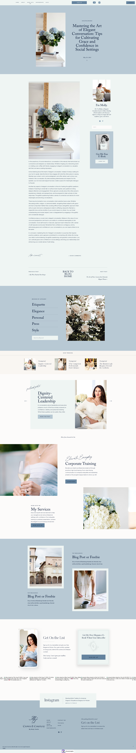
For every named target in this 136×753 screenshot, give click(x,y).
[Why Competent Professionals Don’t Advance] (60, 364)
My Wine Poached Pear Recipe (37, 275)
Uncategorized (87, 21)
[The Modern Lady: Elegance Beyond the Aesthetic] (91, 364)
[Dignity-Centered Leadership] (30, 364)
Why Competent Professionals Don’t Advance (75, 366)
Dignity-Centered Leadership (46, 398)
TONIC (4, 748)
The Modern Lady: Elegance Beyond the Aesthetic (106, 366)
